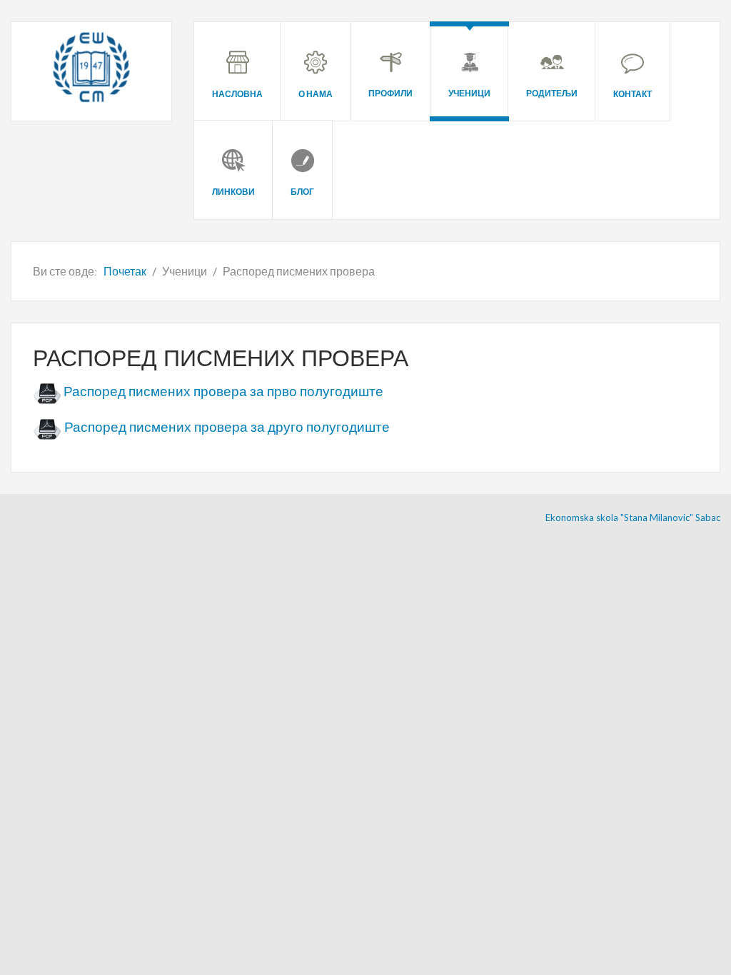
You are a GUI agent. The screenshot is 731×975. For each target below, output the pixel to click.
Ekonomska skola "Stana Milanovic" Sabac (632, 517)
